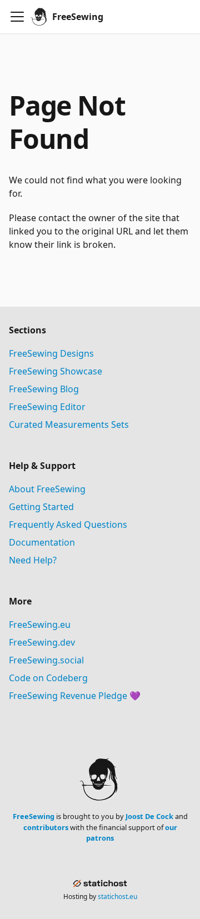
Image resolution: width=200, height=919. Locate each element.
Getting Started (41, 507)
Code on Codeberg (48, 678)
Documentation (42, 542)
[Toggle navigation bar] (17, 16)
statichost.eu (117, 896)
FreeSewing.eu (40, 624)
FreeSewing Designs (51, 353)
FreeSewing (33, 816)
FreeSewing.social (46, 660)
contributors (45, 827)
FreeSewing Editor (47, 407)
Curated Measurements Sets (69, 424)
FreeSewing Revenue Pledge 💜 (75, 696)
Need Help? (33, 560)
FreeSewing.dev (42, 642)
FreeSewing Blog (44, 389)
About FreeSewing (47, 489)
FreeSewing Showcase (55, 371)
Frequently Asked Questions (68, 524)
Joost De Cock (149, 816)
